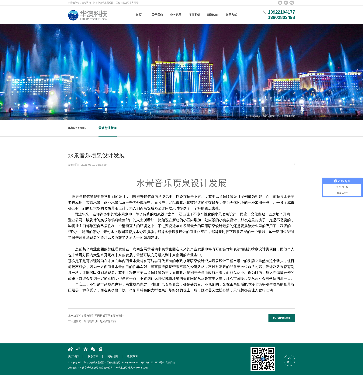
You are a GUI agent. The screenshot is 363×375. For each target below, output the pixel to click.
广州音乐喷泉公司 (89, 367)
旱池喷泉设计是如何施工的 (100, 321)
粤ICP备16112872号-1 (152, 362)
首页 (265, 116)
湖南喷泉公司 (106, 367)
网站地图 (112, 356)
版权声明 (132, 356)
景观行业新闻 (288, 116)
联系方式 (93, 356)
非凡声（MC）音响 (138, 367)
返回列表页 (284, 317)
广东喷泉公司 (120, 367)
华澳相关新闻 (77, 128)
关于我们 (73, 356)
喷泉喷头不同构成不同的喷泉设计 (104, 315)
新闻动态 (274, 116)
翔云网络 (170, 362)
